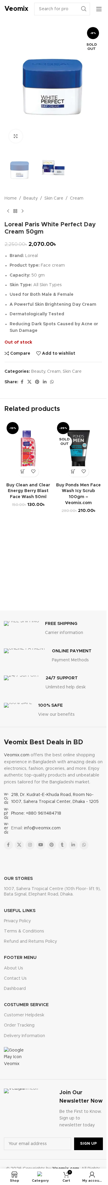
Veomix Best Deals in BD (43, 742)
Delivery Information (24, 1036)
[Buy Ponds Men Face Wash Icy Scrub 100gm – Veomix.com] (78, 450)
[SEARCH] (83, 9)
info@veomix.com (42, 828)
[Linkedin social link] (44, 382)
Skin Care (53, 198)
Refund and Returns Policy (30, 941)
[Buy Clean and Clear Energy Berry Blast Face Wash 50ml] (28, 450)
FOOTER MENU (20, 958)
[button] (23, 471)
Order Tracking (19, 1025)
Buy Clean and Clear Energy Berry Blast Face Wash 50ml (28, 491)
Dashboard (15, 989)
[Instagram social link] (30, 845)
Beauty (30, 198)
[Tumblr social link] (62, 845)
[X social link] (29, 382)
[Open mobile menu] (99, 9)
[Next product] (22, 211)
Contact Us (15, 978)
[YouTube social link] (40, 845)
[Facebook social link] (22, 382)
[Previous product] (8, 211)
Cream (76, 198)
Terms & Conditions (24, 931)
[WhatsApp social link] (52, 382)
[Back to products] (15, 211)
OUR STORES (18, 879)
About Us (13, 968)
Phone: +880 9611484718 (36, 813)
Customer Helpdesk (24, 1015)
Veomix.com (16, 755)
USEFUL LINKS (19, 911)
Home (10, 198)
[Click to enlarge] (15, 136)
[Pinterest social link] (37, 382)
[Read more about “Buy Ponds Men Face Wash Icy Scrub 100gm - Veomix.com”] (73, 471)
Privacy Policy (17, 921)
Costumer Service (26, 1005)
